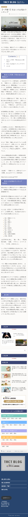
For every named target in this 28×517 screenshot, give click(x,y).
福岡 (3, 446)
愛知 (15, 433)
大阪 (3, 440)
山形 (16, 418)
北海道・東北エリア (8, 415)
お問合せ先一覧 (5, 504)
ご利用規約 (4, 501)
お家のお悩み (6, 479)
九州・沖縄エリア (7, 443)
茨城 (20, 425)
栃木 (24, 425)
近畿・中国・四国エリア (9, 437)
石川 (7, 433)
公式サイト (6, 498)
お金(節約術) (6, 482)
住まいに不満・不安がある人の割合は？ (15, 60)
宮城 (12, 418)
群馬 (3, 426)
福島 (20, 418)
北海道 (4, 418)
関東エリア (6, 422)
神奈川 (15, 425)
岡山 (11, 440)
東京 (11, 425)
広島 (7, 440)
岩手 (8, 418)
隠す (18, 56)
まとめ (8, 66)
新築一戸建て (6, 486)
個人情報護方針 (5, 503)
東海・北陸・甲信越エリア (10, 430)
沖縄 (7, 446)
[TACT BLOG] (14, 3)
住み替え (5, 489)
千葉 (7, 425)
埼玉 (3, 425)
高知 (15, 440)
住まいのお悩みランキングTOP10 (15, 64)
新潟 (3, 433)
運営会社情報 (4, 506)
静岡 (11, 433)
